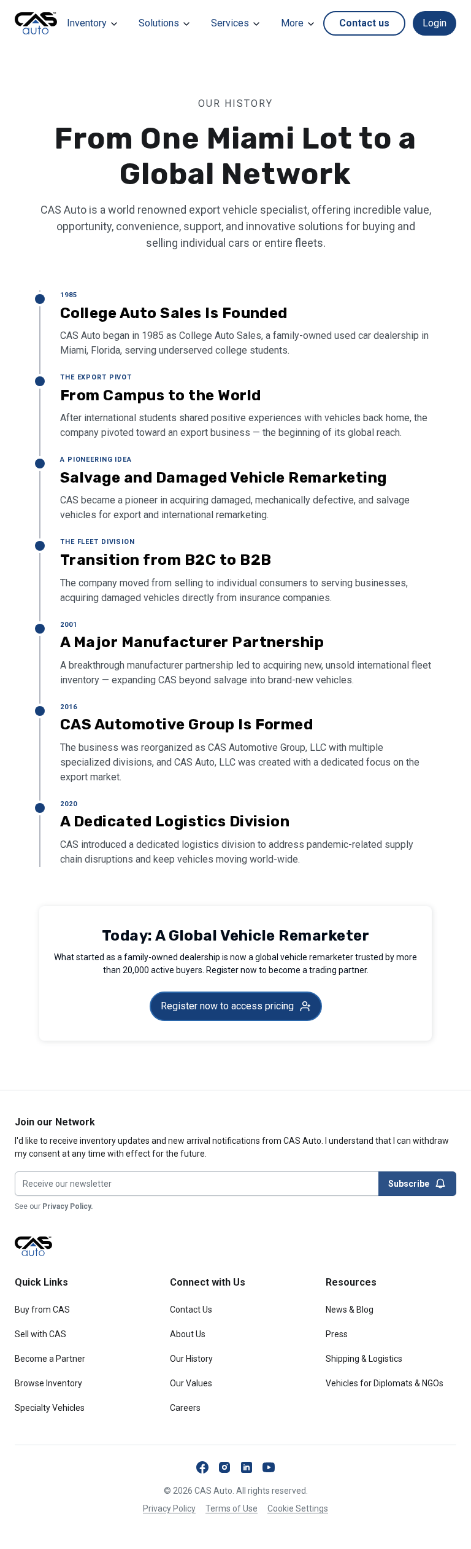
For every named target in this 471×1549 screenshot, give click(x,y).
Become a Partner (50, 1359)
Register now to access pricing (227, 1006)
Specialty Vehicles (50, 1408)
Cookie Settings (297, 1508)
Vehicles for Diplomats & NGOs (384, 1383)
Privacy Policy (169, 1508)
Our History (191, 1359)
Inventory (87, 23)
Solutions (159, 23)
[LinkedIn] (246, 1467)
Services (230, 23)
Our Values (191, 1383)
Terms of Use (231, 1508)
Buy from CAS (42, 1309)
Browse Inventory (48, 1383)
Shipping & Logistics (364, 1359)
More (292, 23)
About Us (187, 1334)
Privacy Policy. (67, 1206)
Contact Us (191, 1309)
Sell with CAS (40, 1334)
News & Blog (349, 1309)
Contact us (364, 23)
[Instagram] (224, 1467)
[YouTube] (268, 1467)
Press (337, 1334)
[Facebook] (202, 1467)
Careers (185, 1408)
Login (434, 23)
